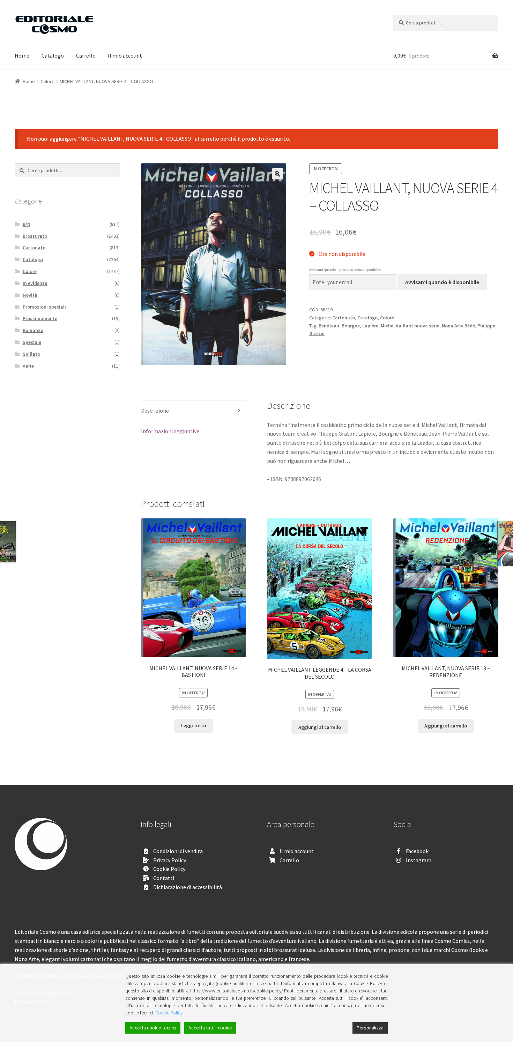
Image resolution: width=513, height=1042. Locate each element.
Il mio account (125, 55)
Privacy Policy (169, 860)
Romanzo (33, 330)
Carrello (86, 55)
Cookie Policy (169, 868)
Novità (30, 295)
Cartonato (343, 318)
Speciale (32, 342)
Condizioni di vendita (178, 851)
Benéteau (329, 326)
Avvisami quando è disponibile (442, 282)
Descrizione (155, 410)
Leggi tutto (193, 725)
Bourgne (351, 326)
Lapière (370, 326)
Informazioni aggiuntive (170, 431)
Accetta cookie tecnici (152, 1028)
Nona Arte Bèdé (458, 326)
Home (22, 55)
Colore (47, 81)
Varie (28, 366)
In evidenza (35, 283)
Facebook (417, 851)
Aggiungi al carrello (319, 727)
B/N (26, 224)
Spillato (31, 354)
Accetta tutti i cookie (210, 1028)
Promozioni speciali (44, 307)
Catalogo (53, 55)
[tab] (193, 411)
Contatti (163, 877)
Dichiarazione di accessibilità (187, 887)
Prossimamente (40, 318)
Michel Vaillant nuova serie (410, 326)
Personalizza (370, 1028)
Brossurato (35, 236)
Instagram (418, 860)
